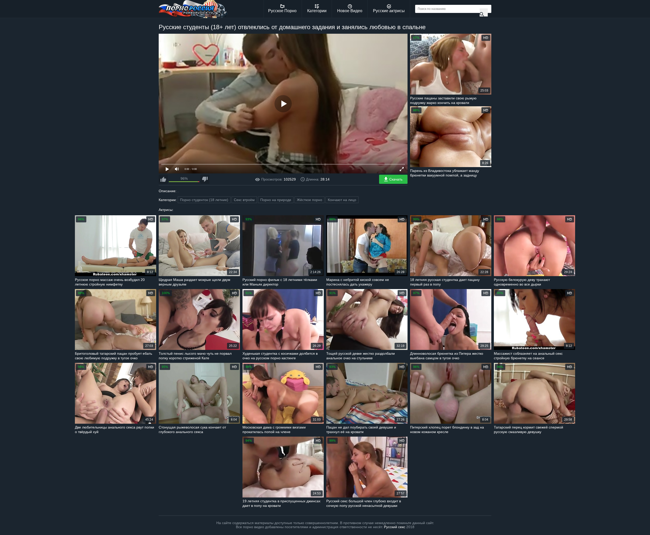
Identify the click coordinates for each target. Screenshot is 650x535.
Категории (317, 11)
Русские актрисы (389, 11)
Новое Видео (349, 11)
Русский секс (394, 527)
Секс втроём (244, 200)
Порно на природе (275, 200)
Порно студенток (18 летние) (204, 200)
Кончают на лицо (342, 200)
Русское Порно (282, 11)
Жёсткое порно (309, 200)
